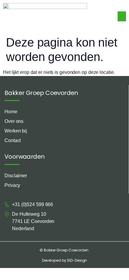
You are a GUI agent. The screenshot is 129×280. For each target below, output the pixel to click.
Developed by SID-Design (64, 260)
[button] (122, 16)
